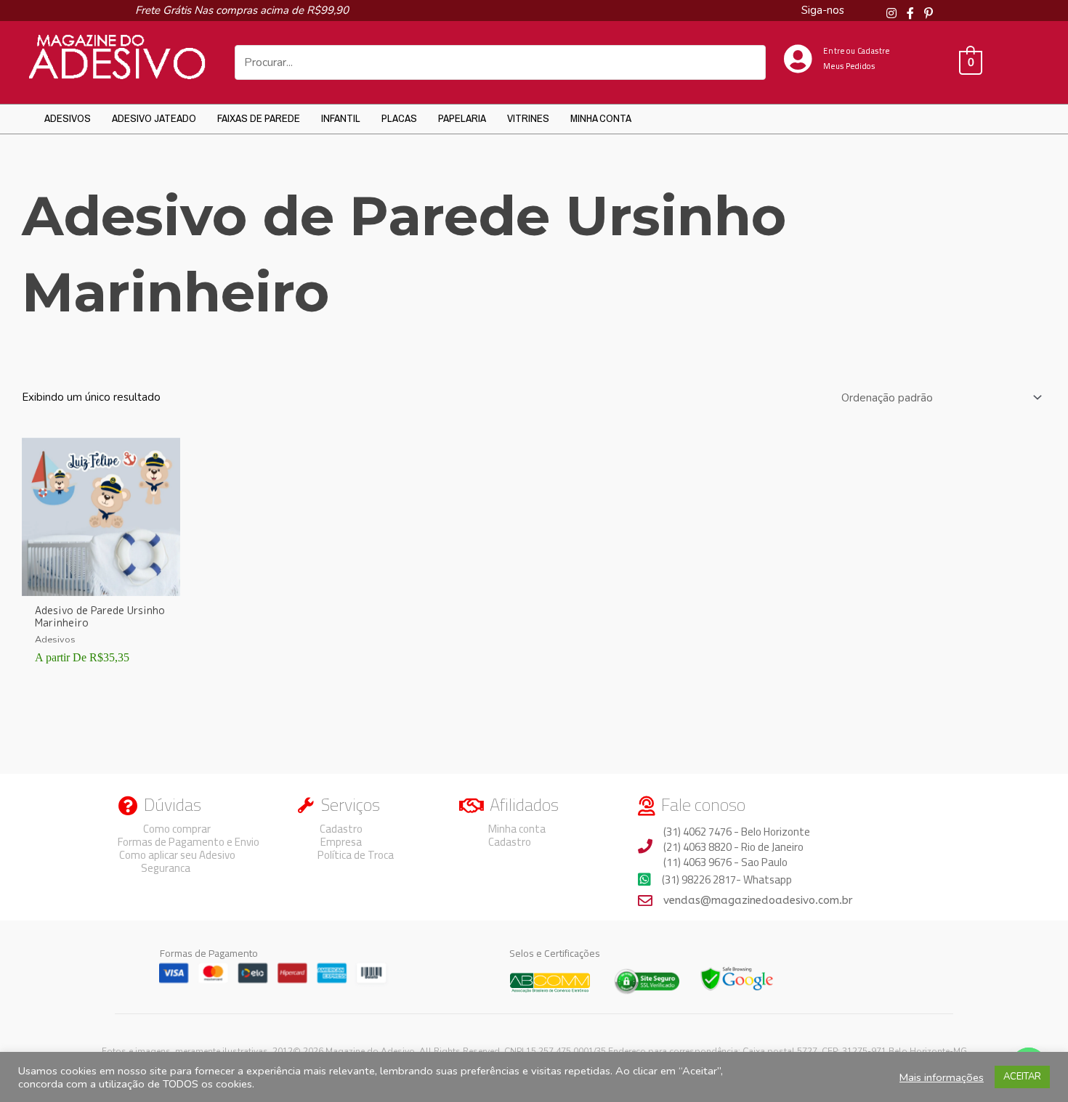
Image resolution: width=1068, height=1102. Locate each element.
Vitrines (528, 118)
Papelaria (462, 118)
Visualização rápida (100, 583)
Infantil (340, 118)
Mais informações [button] (941, 1077)
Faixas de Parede (258, 118)
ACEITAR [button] (1022, 1076)
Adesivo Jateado (154, 118)
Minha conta (600, 118)
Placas (399, 118)
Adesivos (67, 118)
